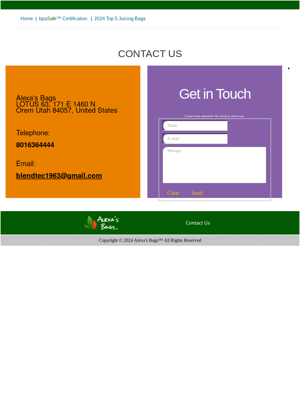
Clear (173, 193)
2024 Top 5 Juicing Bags (120, 18)
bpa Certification (63, 18)
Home (27, 18)
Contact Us (198, 223)
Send (197, 193)
